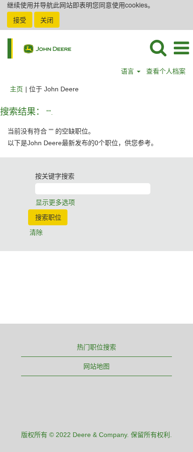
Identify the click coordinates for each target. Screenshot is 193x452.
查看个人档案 (166, 71)
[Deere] (36, 48)
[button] (181, 48)
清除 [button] (36, 232)
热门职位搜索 (96, 347)
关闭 (46, 19)
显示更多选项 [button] (55, 202)
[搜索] (158, 47)
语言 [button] (128, 71)
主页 (16, 89)
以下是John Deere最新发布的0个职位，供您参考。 (82, 143)
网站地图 (96, 366)
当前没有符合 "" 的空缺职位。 (51, 131)
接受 (19, 19)
